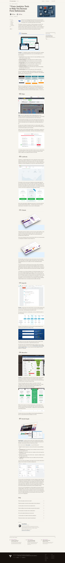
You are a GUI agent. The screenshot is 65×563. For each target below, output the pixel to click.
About (45, 555)
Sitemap (46, 560)
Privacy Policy (52, 555)
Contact (46, 559)
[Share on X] (9, 29)
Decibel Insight (20, 440)
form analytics (28, 444)
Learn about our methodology (26, 530)
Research (43, 1)
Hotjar (19, 115)
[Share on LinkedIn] (10, 29)
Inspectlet (19, 307)
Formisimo (20, 52)
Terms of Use (52, 558)
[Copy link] (11, 29)
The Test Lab (47, 1)
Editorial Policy (46, 558)
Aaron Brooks (24, 523)
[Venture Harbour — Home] (10, 556)
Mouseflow (20, 377)
